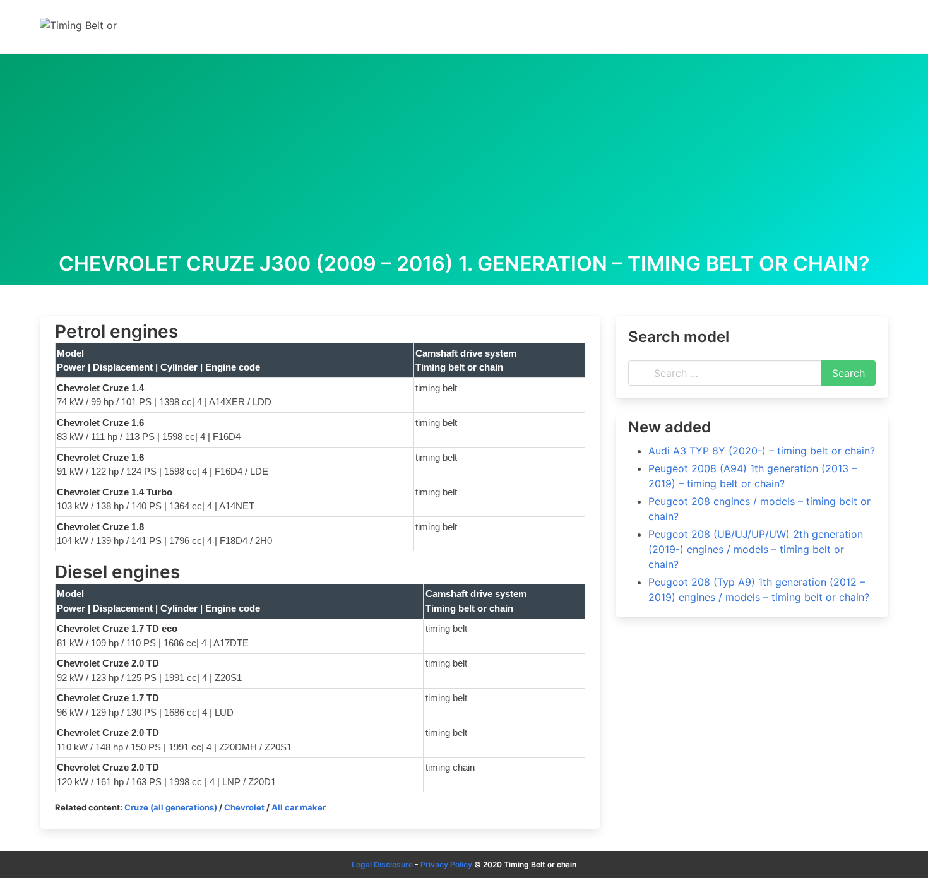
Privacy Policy (446, 864)
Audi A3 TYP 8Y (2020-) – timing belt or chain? (761, 450)
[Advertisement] (464, 157)
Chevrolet (244, 807)
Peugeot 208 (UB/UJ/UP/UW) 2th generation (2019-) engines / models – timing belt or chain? (755, 549)
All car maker (298, 807)
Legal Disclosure (382, 864)
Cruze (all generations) (170, 807)
